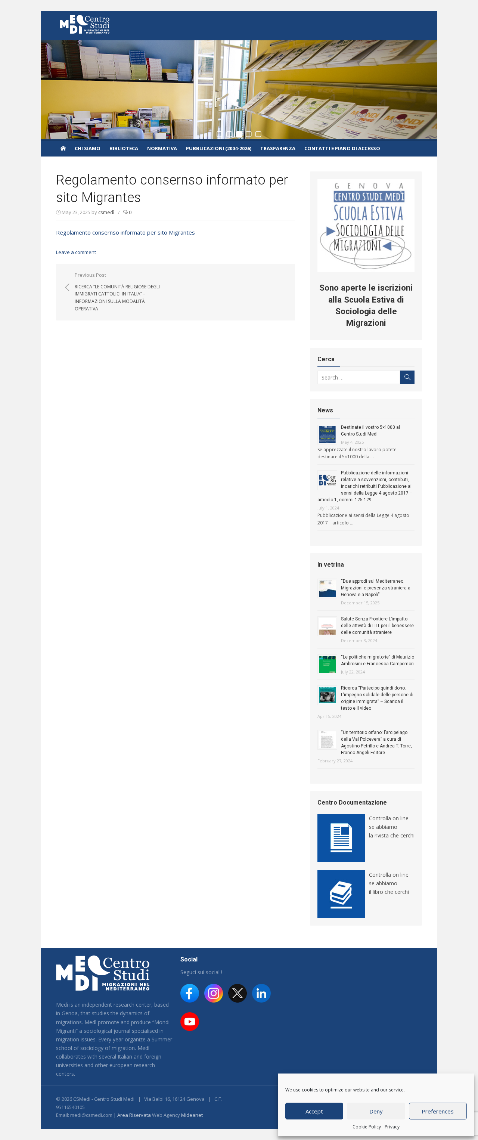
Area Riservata (134, 1115)
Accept (314, 1111)
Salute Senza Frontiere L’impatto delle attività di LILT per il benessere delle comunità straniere (377, 625)
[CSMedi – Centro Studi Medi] (63, 148)
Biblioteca (123, 148)
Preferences (438, 1111)
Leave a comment (76, 252)
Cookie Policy (367, 1127)
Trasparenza (277, 148)
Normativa (162, 148)
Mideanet (192, 1115)
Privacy (392, 1127)
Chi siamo (87, 148)
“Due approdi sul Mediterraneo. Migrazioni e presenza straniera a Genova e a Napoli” (375, 588)
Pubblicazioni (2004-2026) (218, 148)
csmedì (106, 212)
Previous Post (117, 292)
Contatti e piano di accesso (342, 148)
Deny (376, 1111)
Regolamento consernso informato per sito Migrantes (125, 232)
